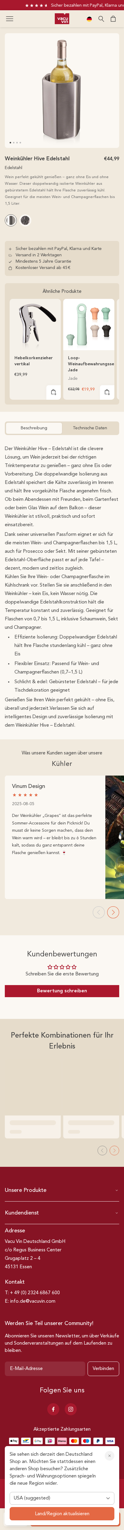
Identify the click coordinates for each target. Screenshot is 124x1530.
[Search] (101, 18)
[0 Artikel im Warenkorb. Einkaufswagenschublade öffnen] (113, 18)
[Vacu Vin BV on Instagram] (71, 1409)
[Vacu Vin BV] (62, 18)
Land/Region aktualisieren (62, 1514)
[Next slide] (113, 912)
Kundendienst (22, 1213)
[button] (9, 19)
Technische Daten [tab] (90, 428)
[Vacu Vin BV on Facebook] (53, 1409)
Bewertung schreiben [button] (62, 991)
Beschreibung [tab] (34, 428)
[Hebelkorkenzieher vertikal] (35, 324)
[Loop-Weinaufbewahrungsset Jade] (88, 324)
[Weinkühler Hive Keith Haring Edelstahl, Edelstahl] (25, 220)
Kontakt (15, 1282)
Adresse (15, 1231)
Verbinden (103, 1368)
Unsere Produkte (25, 1190)
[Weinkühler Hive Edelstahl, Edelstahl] (11, 220)
